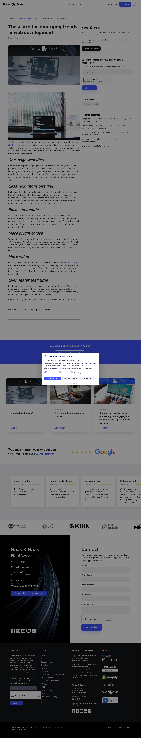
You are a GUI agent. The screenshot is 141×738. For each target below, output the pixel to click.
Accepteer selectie (70, 378)
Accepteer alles (52, 378)
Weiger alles (88, 378)
